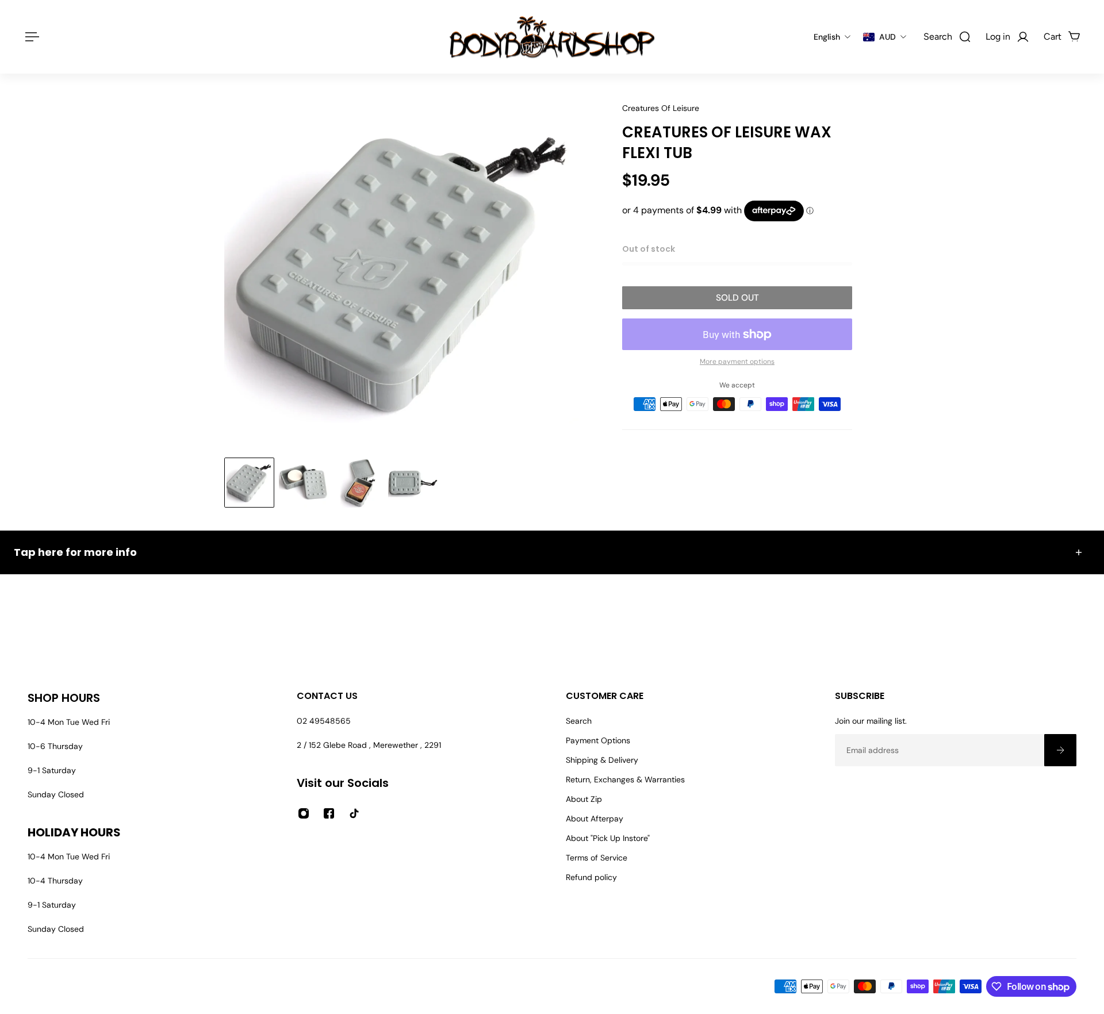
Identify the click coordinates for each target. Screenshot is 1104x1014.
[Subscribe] (1060, 750)
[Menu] (29, 36)
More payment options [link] (737, 361)
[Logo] (552, 37)
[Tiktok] (354, 813)
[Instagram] (303, 813)
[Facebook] (329, 813)
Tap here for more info (75, 552)
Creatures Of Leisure (660, 108)
